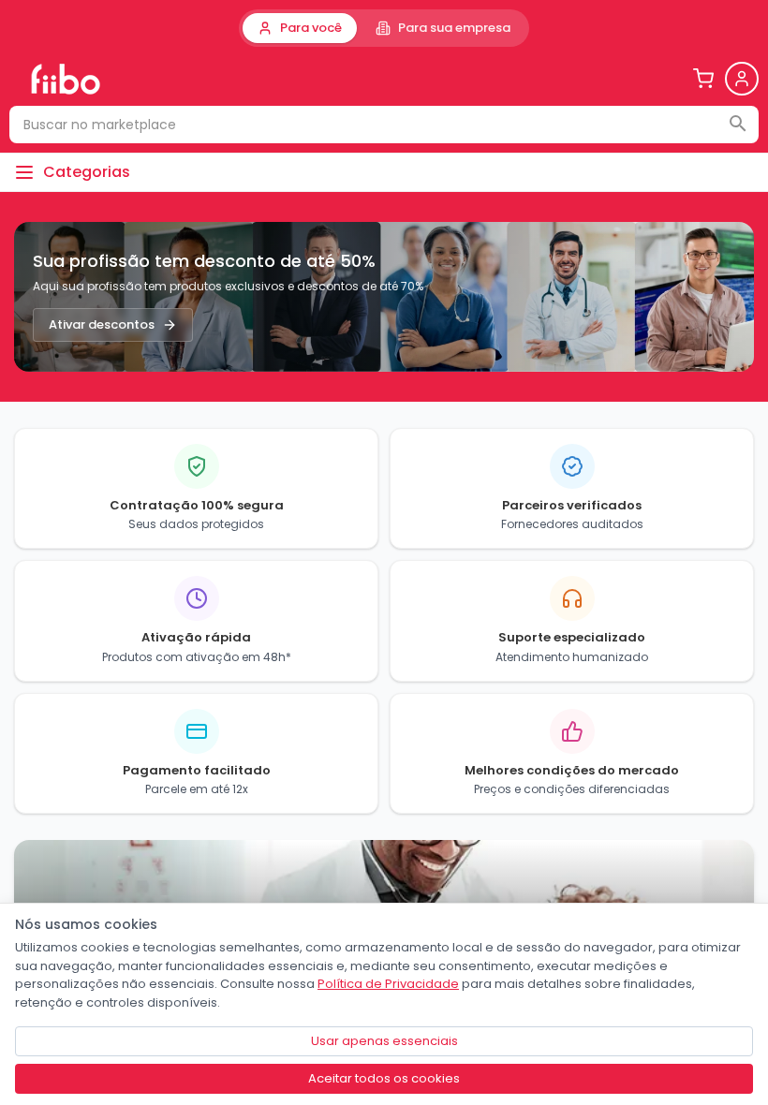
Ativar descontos (102, 324)
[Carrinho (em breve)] (703, 78)
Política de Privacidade (388, 984)
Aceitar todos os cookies (384, 1078)
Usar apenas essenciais (384, 1041)
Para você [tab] (311, 28)
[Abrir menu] (742, 79)
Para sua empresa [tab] (454, 28)
